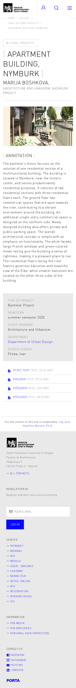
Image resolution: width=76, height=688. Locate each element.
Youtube (16, 664)
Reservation (19, 591)
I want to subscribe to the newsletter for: (28, 525)
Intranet (17, 545)
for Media (17, 623)
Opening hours (21, 596)
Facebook (17, 655)
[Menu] (69, 7)
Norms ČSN (18, 576)
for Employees (21, 628)
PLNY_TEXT (33, 370)
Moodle (15, 561)
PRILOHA (31, 379)
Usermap (16, 571)
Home (11, 17)
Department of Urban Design (30, 341)
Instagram (18, 660)
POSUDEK (31, 388)
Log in (15, 524)
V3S (12, 601)
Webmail (16, 550)
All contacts (20, 473)
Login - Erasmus (22, 566)
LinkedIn (17, 670)
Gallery (24, 17)
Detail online (20, 581)
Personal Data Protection (29, 633)
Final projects (21, 43)
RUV (12, 586)
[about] (20, 442)
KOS (12, 556)
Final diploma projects (23, 23)
